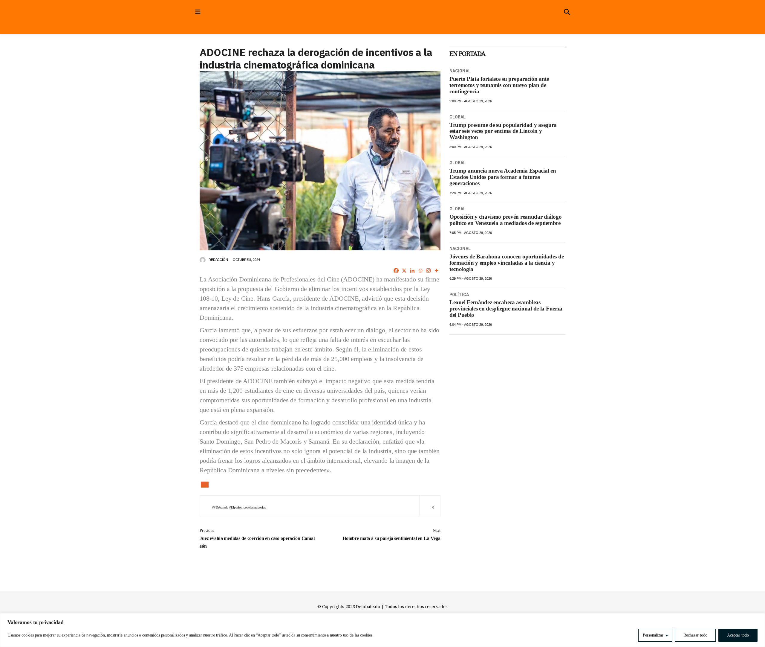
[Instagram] (428, 270)
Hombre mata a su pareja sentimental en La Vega (391, 534)
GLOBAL (457, 117)
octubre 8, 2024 (246, 259)
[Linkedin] (412, 270)
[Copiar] (205, 485)
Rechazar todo (695, 635)
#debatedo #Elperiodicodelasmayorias (240, 507)
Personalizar (653, 635)
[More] (436, 270)
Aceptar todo (738, 635)
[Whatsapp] (420, 270)
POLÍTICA (459, 294)
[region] (382, 630)
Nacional (460, 70)
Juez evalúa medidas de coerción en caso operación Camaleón (257, 538)
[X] (404, 270)
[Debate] (250, 21)
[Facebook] (396, 270)
